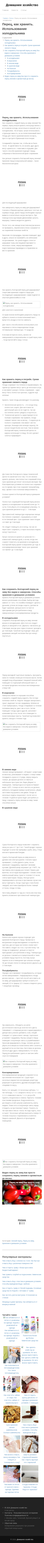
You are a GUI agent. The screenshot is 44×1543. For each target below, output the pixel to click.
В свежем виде (13, 63)
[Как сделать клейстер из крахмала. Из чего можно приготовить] (29, 1355)
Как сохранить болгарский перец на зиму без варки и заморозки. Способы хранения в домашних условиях (22, 53)
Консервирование (14, 73)
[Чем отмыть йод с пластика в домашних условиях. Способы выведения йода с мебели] (29, 1422)
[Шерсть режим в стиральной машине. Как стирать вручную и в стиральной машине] (29, 1452)
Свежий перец (16, 1241)
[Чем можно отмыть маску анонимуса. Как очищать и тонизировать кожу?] (11, 1452)
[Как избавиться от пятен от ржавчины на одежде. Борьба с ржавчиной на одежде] (11, 1328)
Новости (14, 10)
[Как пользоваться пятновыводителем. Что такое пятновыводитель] (11, 1363)
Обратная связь (11, 1523)
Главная (5, 10)
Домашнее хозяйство (22, 5)
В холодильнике (13, 58)
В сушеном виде (13, 66)
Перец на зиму (28, 1241)
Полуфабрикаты (13, 71)
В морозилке (12, 61)
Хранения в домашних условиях (14, 1243)
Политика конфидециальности (16, 1515)
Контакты (8, 1513)
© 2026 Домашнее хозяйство (16, 1508)
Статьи (23, 10)
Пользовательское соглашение (26, 1513)
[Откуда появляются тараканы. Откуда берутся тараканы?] (29, 1482)
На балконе (11, 68)
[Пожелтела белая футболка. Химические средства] (29, 1333)
